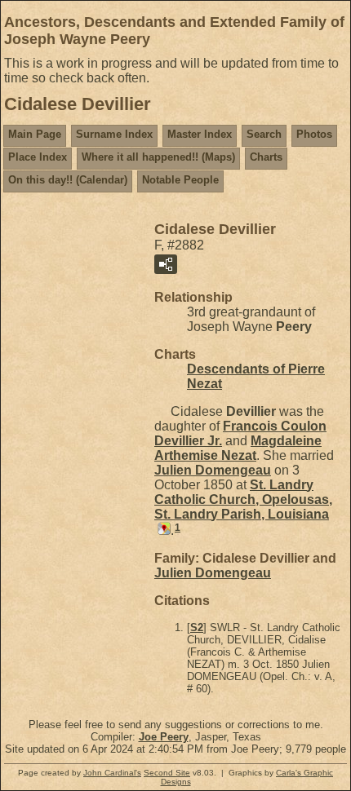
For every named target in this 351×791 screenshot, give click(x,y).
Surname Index (114, 134)
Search (264, 134)
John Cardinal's (112, 772)
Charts (266, 157)
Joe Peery (164, 737)
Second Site (167, 772)
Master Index (199, 134)
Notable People (180, 180)
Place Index (37, 157)
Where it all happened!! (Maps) (158, 157)
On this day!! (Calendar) (67, 180)
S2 (196, 627)
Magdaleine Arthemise (238, 448)
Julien (212, 470)
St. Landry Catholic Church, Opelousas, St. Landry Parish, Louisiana (243, 499)
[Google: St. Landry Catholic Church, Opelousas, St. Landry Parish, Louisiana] (162, 530)
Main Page (34, 134)
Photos (314, 134)
